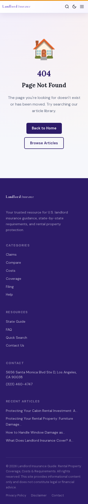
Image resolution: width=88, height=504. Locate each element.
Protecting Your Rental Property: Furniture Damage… (39, 421)
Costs (10, 270)
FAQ (9, 329)
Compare (13, 262)
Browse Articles (44, 143)
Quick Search (16, 337)
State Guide (15, 321)
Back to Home (44, 128)
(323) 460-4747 (19, 384)
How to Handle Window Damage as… (35, 432)
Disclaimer (39, 495)
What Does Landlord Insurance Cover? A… (39, 440)
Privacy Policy (16, 495)
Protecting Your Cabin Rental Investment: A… (41, 410)
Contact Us (15, 345)
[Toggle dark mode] (74, 6)
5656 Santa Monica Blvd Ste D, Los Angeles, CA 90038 (41, 374)
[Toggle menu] (82, 6)
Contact (58, 495)
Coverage (13, 278)
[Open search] (67, 6)
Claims (11, 254)
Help (9, 294)
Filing (10, 286)
